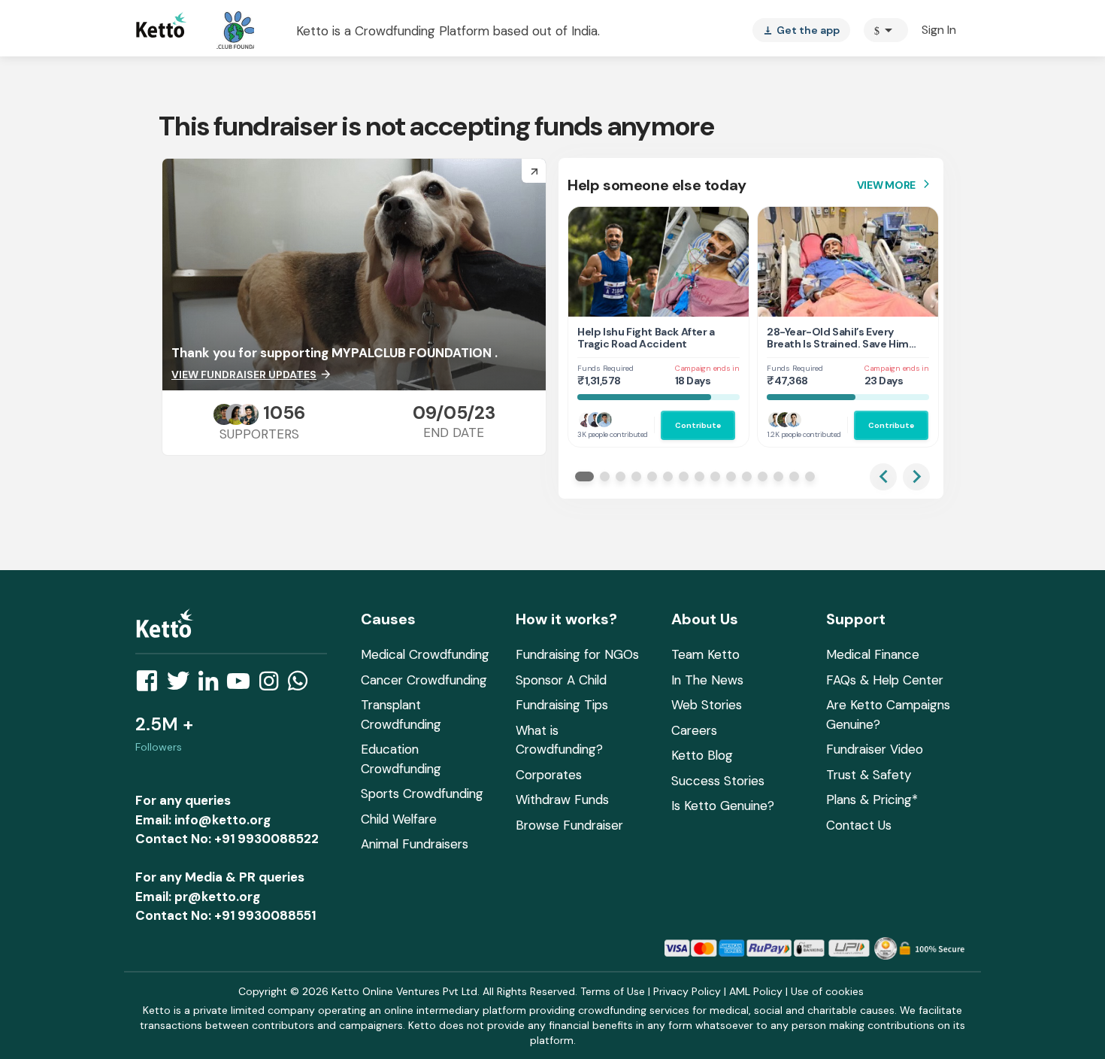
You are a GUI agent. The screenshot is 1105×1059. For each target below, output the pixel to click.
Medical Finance (872, 654)
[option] (886, 30)
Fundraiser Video (874, 749)
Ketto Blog (702, 755)
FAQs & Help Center (884, 680)
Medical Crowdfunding (425, 654)
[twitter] (182, 685)
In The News (707, 680)
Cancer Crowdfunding (424, 680)
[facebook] (151, 685)
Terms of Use (612, 991)
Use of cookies (827, 991)
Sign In (939, 30)
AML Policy (756, 991)
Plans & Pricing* (872, 799)
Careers (694, 730)
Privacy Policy (687, 991)
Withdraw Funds (562, 799)
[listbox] (801, 30)
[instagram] (273, 685)
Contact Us (859, 825)
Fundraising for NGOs (577, 654)
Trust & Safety (868, 774)
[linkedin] (212, 685)
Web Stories (706, 704)
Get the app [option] (801, 30)
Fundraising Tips (562, 704)
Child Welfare (399, 819)
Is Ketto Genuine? (722, 805)
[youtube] (243, 685)
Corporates (549, 774)
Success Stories (717, 780)
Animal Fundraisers (414, 844)
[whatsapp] (302, 685)
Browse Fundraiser (569, 825)
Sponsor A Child (561, 680)
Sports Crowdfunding (422, 793)
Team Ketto (705, 654)
